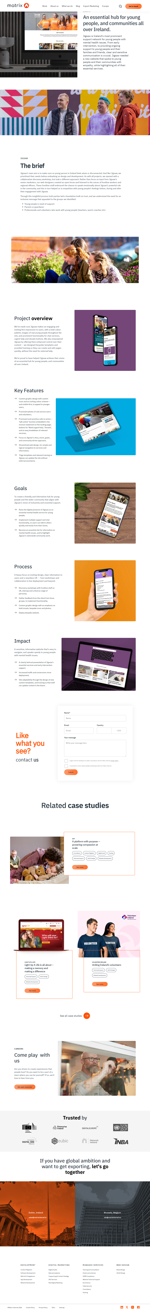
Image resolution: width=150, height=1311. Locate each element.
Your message (70, 737)
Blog (78, 6)
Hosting (85, 1292)
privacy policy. (114, 760)
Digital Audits (53, 1270)
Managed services (93, 1265)
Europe (105, 6)
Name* (67, 713)
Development (28, 1265)
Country (100, 725)
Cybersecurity (87, 1286)
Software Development (28, 1273)
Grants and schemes (89, 1273)
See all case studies (71, 1015)
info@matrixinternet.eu (112, 1217)
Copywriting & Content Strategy (59, 1276)
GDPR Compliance (88, 1276)
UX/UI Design (121, 1273)
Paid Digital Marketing (55, 1283)
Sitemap (61, 1307)
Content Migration (26, 1270)
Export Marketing (91, 6)
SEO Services (53, 1279)
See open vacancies (25, 1087)
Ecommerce (86, 1283)
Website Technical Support (91, 1279)
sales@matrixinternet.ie (37, 1217)
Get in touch (133, 6)
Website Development (28, 1283)
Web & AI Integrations (28, 1276)
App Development (26, 1279)
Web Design (123, 1265)
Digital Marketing (59, 1265)
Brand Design (121, 1270)
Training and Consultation (91, 1270)
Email (66, 725)
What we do (67, 6)
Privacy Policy (43, 1307)
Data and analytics (54, 1273)
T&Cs (53, 1307)
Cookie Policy (30, 1307)
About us (54, 6)
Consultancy (87, 1289)
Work (44, 6)
